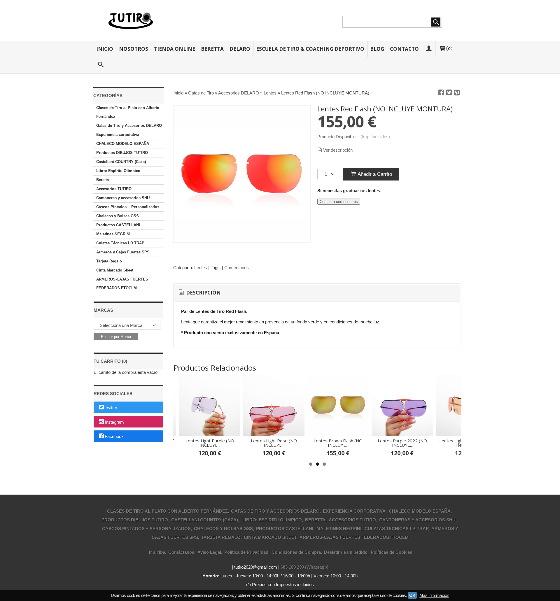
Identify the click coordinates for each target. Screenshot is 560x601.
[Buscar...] (100, 65)
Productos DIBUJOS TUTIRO (122, 152)
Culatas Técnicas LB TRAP (120, 243)
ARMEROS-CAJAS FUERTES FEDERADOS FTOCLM (122, 283)
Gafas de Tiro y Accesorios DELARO (129, 125)
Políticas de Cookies (391, 552)
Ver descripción (338, 150)
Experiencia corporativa (117, 134)
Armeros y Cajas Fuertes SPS (123, 252)
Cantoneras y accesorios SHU (123, 198)
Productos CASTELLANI (118, 225)
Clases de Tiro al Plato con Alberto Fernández (127, 112)
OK (412, 595)
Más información (434, 595)
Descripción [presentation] (203, 292)
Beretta (212, 48)
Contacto (404, 48)
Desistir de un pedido (346, 552)
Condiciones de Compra (296, 552)
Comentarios (236, 267)
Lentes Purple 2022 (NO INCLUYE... (402, 443)
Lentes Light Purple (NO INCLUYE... (210, 443)
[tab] (199, 293)
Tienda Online (174, 48)
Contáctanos (181, 552)
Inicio (104, 48)
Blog (377, 48)
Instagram (114, 422)
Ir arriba (157, 552)
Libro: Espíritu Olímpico (118, 171)
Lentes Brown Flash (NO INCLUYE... (338, 443)
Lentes (200, 267)
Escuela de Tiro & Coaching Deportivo (310, 48)
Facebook (114, 436)
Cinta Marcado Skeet (114, 270)
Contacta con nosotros (339, 201)
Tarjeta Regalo (109, 261)
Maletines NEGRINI (113, 234)
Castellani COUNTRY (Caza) (121, 162)
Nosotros (133, 48)
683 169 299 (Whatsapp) (304, 567)
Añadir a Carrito (374, 174)
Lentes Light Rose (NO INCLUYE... (274, 443)
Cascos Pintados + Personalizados (127, 207)
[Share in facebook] (441, 92)
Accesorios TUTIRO (114, 189)
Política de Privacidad (246, 552)
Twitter (111, 407)
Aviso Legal (209, 552)
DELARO (240, 48)
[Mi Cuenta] (428, 49)
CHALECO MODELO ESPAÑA (122, 143)
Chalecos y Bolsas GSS (117, 216)
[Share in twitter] (449, 92)
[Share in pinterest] (457, 92)
